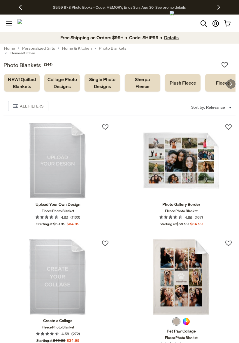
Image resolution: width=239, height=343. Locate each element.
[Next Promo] (218, 7)
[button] (215, 23)
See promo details (170, 7)
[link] (22, 83)
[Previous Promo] (22, 7)
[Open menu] (9, 23)
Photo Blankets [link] (112, 48)
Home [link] (9, 48)
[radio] (176, 321)
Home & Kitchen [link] (77, 48)
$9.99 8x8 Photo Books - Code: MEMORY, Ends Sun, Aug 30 (103, 7)
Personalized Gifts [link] (38, 48)
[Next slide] (231, 84)
